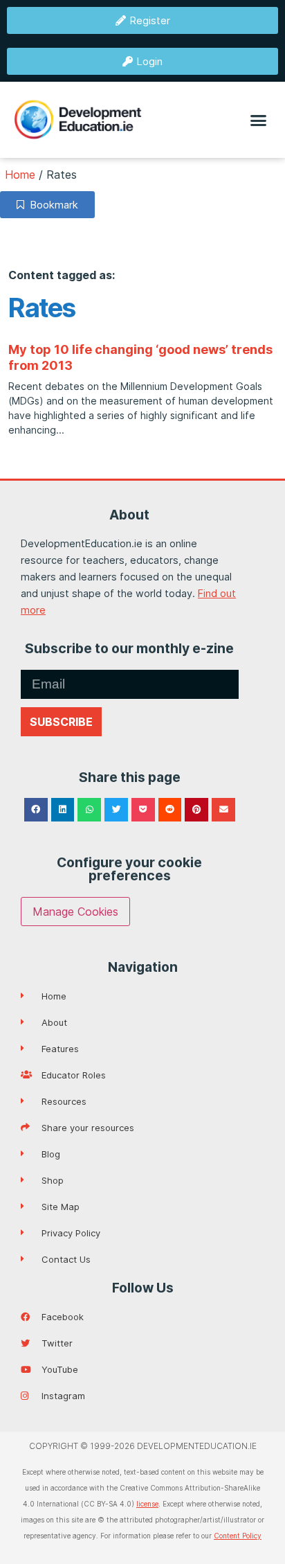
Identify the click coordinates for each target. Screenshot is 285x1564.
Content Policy (237, 1535)
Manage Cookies (75, 911)
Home (20, 174)
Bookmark (51, 204)
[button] (259, 120)
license (147, 1504)
